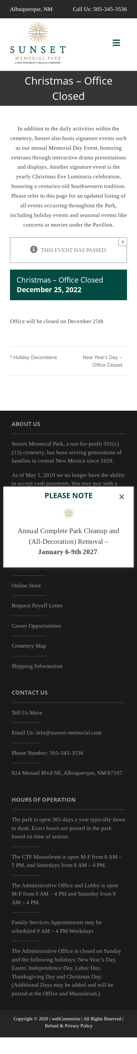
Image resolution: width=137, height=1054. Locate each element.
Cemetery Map (29, 646)
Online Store (26, 585)
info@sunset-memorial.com (68, 733)
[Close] (121, 497)
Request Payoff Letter (37, 605)
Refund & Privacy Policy (68, 1025)
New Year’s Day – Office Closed (102, 360)
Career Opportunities (36, 626)
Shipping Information (37, 666)
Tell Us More (27, 713)
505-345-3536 (110, 9)
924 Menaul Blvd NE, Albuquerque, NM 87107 (67, 773)
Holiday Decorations (35, 356)
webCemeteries (66, 1018)
